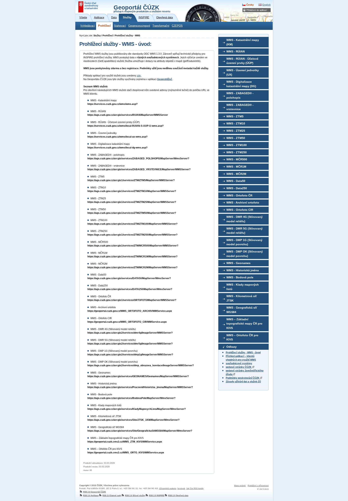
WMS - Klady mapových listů (242, 287)
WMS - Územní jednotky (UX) (242, 72)
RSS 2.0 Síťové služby (135, 496)
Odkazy (231, 346)
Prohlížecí (104, 25)
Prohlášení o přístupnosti (258, 486)
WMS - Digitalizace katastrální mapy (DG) (241, 84)
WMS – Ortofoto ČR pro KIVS (242, 337)
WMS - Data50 (235, 181)
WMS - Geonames (238, 263)
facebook (181, 488)
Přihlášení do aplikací (256, 10)
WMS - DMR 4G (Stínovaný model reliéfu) (244, 219)
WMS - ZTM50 (235, 138)
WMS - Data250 (236, 188)
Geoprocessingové (139, 25)
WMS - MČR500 (236, 159)
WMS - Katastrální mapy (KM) (242, 42)
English (266, 4)
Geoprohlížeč (164, 79)
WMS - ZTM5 (234, 116)
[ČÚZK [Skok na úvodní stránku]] (88, 7)
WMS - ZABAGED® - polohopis (240, 95)
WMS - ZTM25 (235, 130)
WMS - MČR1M (236, 166)
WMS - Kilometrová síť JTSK (241, 298)
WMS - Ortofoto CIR (239, 209)
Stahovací (120, 25)
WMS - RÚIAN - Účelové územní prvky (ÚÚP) (242, 61)
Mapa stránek (240, 486)
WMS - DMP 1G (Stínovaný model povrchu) (244, 242)
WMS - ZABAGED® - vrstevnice (240, 107)
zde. (139, 75)
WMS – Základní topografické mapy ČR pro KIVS (244, 324)
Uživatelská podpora (167, 488)
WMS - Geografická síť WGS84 (241, 310)
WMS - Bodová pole (239, 277)
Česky (250, 4)
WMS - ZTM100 (236, 145)
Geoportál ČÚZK (142, 8)
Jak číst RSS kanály (195, 488)
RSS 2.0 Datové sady (112, 496)
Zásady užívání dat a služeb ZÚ (243, 381)
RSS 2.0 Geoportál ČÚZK (94, 492)
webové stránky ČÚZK (239, 367)
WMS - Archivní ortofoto (242, 202)
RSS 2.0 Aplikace (91, 496)
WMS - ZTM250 (236, 152)
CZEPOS (177, 25)
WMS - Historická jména (242, 270)
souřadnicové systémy (239, 363)
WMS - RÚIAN (235, 51)
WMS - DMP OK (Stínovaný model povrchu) (244, 254)
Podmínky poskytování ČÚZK (243, 378)
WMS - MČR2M (236, 173)
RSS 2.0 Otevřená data (178, 496)
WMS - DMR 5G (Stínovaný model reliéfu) (244, 231)
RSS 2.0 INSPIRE (156, 496)
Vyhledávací (87, 25)
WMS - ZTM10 (235, 123)
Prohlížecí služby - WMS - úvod (243, 352)
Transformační (160, 25)
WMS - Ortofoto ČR (239, 195)
